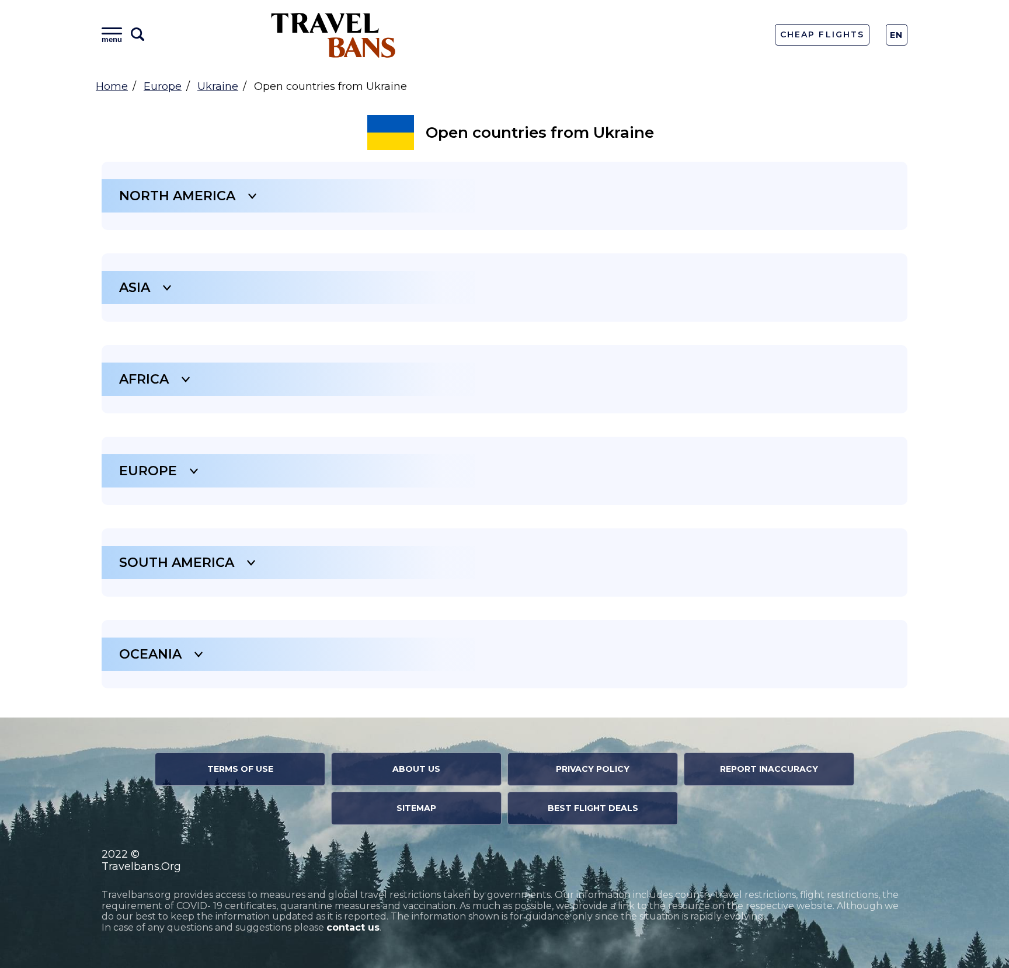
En (896, 35)
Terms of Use (240, 769)
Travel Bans (333, 35)
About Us (416, 769)
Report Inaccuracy (769, 769)
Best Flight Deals (593, 808)
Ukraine (217, 86)
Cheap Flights (822, 34)
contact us (353, 927)
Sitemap (416, 808)
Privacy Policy (592, 769)
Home (112, 86)
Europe (163, 86)
